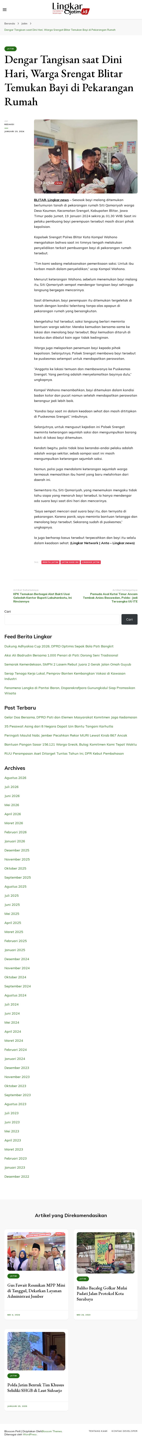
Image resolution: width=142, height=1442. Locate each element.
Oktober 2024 (15, 977)
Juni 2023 (12, 1122)
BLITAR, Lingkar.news (51, 200)
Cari (7, 611)
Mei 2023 (11, 1131)
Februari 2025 (15, 941)
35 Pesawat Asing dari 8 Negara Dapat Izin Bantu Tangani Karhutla (58, 726)
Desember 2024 (16, 959)
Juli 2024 (11, 1004)
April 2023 (12, 1140)
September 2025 (17, 877)
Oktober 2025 (15, 868)
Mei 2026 (11, 805)
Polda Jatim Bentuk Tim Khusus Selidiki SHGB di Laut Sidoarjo (35, 1387)
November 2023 (17, 1077)
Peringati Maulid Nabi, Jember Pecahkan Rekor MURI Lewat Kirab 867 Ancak (65, 735)
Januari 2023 (14, 1167)
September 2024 (17, 986)
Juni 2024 (12, 1013)
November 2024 (17, 968)
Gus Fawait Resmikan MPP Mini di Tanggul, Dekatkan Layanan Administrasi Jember (36, 1290)
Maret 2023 (13, 1149)
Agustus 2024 (15, 995)
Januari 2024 (14, 1059)
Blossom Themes (52, 1431)
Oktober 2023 (15, 1086)
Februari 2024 (15, 1049)
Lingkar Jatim (90, 562)
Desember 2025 (16, 850)
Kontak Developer (125, 1431)
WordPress (30, 1434)
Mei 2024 (11, 1022)
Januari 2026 (14, 841)
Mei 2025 (11, 914)
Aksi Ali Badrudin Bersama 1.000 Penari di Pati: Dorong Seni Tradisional (61, 655)
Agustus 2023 (15, 1104)
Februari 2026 (15, 832)
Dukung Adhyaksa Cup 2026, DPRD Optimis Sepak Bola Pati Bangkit (59, 646)
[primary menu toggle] (4, 9)
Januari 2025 (14, 950)
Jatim (10, 49)
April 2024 (12, 1031)
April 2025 (12, 923)
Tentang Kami (98, 1431)
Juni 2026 (12, 796)
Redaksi (9, 124)
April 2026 (12, 814)
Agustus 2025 (15, 886)
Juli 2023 (11, 1113)
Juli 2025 (11, 895)
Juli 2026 (11, 787)
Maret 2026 (13, 823)
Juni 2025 (12, 904)
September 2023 (17, 1095)
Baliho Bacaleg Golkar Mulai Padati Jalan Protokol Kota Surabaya (102, 1293)
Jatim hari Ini (70, 562)
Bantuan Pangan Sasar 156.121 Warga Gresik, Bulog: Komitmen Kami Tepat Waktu (70, 744)
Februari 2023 (15, 1158)
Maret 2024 (13, 1040)
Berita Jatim (50, 562)
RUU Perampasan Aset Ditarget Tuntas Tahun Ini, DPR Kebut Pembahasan (64, 753)
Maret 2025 (13, 932)
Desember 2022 (16, 1176)
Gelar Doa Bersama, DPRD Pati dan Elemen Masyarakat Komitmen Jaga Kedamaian (70, 717)
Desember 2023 (16, 1068)
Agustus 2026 (15, 778)
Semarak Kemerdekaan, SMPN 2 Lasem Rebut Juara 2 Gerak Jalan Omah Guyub (67, 664)
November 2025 (17, 859)
